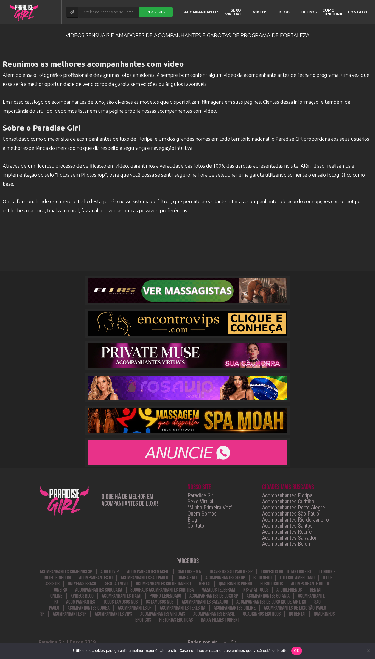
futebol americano (297, 577)
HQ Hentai (297, 614)
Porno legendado (165, 596)
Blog (192, 519)
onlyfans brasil (82, 584)
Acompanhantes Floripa (287, 495)
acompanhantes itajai (121, 596)
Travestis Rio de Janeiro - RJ (286, 571)
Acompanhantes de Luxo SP (213, 596)
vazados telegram (218, 590)
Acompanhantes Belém (287, 543)
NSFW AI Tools (255, 590)
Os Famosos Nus (160, 602)
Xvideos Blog (82, 596)
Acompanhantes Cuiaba (89, 608)
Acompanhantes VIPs (113, 614)
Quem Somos (202, 513)
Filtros (309, 12)
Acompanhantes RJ (96, 577)
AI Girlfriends (289, 590)
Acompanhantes (202, 12)
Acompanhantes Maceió (148, 571)
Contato (196, 525)
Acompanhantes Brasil (214, 614)
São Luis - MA (189, 571)
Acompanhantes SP (70, 614)
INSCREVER (156, 12)
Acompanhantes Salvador (289, 537)
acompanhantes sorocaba (98, 590)
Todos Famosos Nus (120, 602)
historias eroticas (176, 620)
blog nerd (262, 577)
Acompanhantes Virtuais (162, 614)
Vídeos (260, 12)
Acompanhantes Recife (287, 531)
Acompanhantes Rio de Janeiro (295, 519)
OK (296, 650)
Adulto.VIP (109, 571)
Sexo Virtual (233, 12)
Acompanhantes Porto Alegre (293, 507)
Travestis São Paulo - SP (231, 571)
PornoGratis (271, 584)
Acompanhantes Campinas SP (66, 571)
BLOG (284, 12)
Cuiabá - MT (187, 577)
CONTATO (357, 12)
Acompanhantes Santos (287, 525)
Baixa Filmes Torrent (220, 620)
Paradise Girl (201, 495)
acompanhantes (80, 602)
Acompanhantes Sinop (225, 577)
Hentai (205, 584)
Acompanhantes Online (235, 608)
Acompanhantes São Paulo (290, 513)
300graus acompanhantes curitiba (162, 590)
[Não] (368, 651)
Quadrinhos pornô (235, 584)
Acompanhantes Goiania (268, 596)
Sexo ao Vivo (116, 584)
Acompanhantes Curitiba (288, 501)
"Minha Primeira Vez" (210, 507)
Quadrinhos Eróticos (262, 614)
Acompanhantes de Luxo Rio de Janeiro (271, 602)
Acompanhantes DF (135, 608)
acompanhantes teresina (182, 608)
